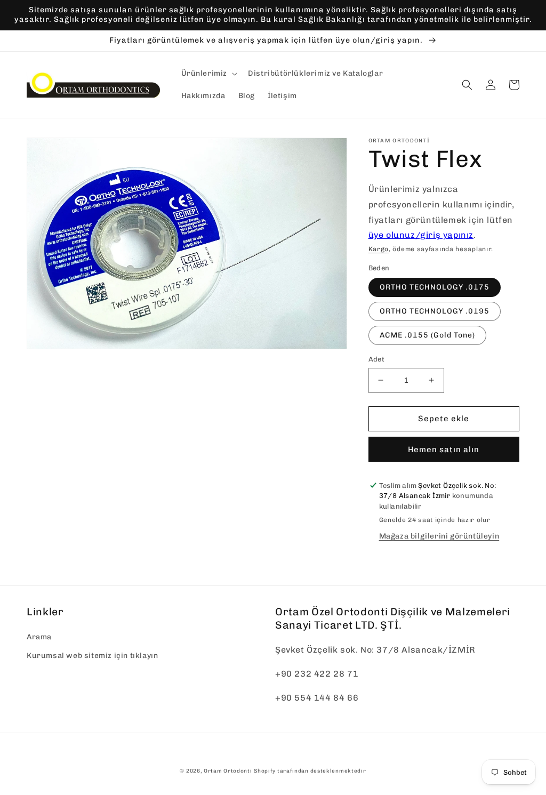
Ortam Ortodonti (228, 771)
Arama (39, 636)
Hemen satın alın (443, 449)
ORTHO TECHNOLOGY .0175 (434, 287)
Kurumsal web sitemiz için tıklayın (92, 655)
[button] (208, 73)
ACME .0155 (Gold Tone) (427, 335)
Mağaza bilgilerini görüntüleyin (439, 536)
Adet (376, 359)
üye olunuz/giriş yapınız (420, 235)
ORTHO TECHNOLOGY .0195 (434, 311)
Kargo (378, 249)
